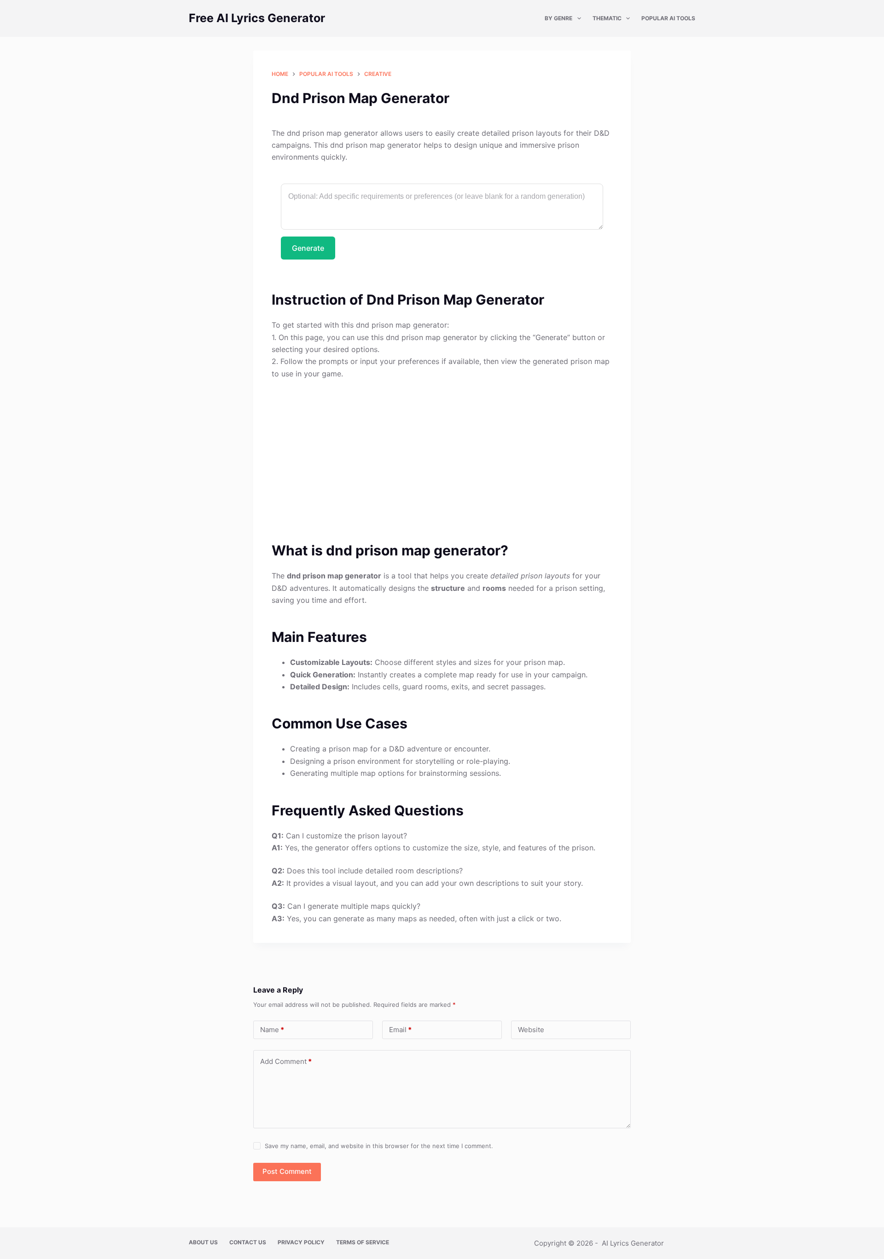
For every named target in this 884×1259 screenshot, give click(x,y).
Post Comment (287, 1171)
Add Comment (286, 1061)
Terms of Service (362, 1242)
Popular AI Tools (668, 18)
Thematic (607, 18)
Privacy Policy (301, 1242)
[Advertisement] (442, 455)
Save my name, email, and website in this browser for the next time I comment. (379, 1145)
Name (272, 1029)
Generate (308, 248)
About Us (203, 1242)
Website (531, 1029)
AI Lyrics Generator (633, 1243)
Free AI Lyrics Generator (257, 18)
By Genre (558, 18)
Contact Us (247, 1242)
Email (400, 1029)
